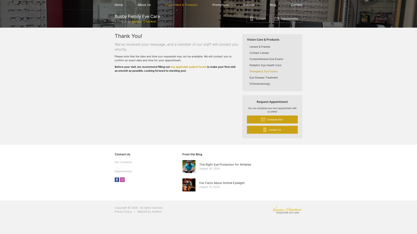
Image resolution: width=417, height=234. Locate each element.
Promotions (220, 4)
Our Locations (123, 162)
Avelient (157, 211)
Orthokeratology (260, 83)
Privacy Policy (123, 211)
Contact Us (274, 129)
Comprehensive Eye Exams (266, 59)
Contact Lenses (259, 52)
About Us (144, 4)
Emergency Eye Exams (264, 71)
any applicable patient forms (188, 66)
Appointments (289, 18)
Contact (296, 4)
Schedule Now (274, 119)
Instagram (122, 179)
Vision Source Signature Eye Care (287, 210)
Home (119, 4)
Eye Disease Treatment (264, 77)
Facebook (117, 179)
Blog (273, 4)
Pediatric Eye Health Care (265, 65)
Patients (249, 4)
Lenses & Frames (260, 46)
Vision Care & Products (181, 4)
